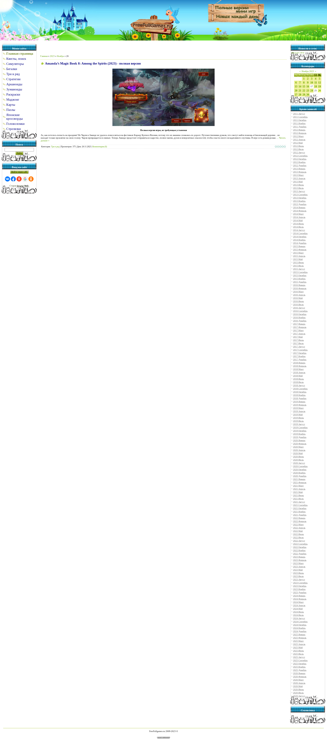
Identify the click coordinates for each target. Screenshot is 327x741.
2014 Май (298, 220)
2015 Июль (298, 265)
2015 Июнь (298, 262)
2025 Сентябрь (300, 660)
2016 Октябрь (299, 314)
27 (296, 94)
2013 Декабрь (299, 204)
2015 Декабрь (299, 282)
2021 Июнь (298, 495)
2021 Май (298, 492)
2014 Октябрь (299, 236)
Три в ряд (55, 146)
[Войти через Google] (25, 179)
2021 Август (299, 502)
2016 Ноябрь (299, 317)
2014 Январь (299, 207)
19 (319, 86)
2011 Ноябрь (299, 123)
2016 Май (298, 298)
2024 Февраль (299, 599)
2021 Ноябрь (299, 511)
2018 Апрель (299, 372)
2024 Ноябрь (299, 628)
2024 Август (299, 618)
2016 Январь (299, 285)
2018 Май (298, 375)
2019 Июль (298, 421)
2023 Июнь (298, 573)
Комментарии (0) (99, 146)
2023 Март (298, 563)
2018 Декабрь (299, 398)
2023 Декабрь (299, 592)
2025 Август (299, 657)
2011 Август (299, 113)
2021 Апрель (299, 489)
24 (311, 90)
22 (303, 90)
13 (296, 86)
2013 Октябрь (299, 197)
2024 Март (298, 602)
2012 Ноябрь (299, 162)
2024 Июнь (298, 612)
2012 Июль (298, 149)
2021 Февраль (299, 482)
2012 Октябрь (299, 159)
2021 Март (298, 485)
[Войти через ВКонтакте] (7, 179)
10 (311, 82)
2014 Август (299, 230)
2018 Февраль (299, 366)
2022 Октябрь (299, 547)
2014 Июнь (298, 223)
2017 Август (299, 346)
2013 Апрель (299, 178)
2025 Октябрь (299, 663)
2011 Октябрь (299, 120)
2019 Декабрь (299, 437)
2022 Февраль (299, 521)
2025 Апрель (299, 644)
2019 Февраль (299, 405)
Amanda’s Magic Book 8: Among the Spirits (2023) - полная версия (93, 63)
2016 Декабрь (299, 320)
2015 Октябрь (299, 275)
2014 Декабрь (299, 243)
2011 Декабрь (299, 126)
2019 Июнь (298, 417)
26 (319, 90)
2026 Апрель (299, 683)
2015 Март (298, 252)
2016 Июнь (298, 301)
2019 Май (298, 414)
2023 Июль (298, 576)
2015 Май (298, 259)
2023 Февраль (299, 560)
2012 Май (298, 142)
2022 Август (299, 540)
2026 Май (298, 686)
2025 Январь (299, 634)
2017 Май (298, 337)
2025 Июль (298, 654)
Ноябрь (60, 56)
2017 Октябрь (299, 353)
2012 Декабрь (299, 165)
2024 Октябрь (299, 625)
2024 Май (298, 608)
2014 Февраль (299, 210)
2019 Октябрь (299, 430)
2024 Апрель (299, 605)
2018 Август (299, 385)
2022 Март (298, 524)
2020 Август (299, 463)
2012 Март (298, 136)
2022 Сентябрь (300, 544)
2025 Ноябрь (299, 667)
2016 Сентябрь (300, 311)
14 (300, 86)
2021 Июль (298, 498)
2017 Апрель (299, 333)
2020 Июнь (298, 456)
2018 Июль (298, 382)
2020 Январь (299, 440)
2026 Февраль (299, 676)
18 (315, 86)
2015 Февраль (299, 249)
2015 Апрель (299, 256)
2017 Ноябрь (299, 356)
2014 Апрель (299, 217)
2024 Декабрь (299, 631)
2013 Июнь (298, 185)
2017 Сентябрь (300, 350)
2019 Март (298, 408)
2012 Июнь (298, 146)
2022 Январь (299, 518)
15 (303, 86)
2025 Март (298, 641)
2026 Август (299, 696)
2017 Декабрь (299, 359)
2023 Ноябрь (299, 589)
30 (307, 94)
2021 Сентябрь (300, 505)
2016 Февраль (299, 288)
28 (300, 94)
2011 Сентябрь (300, 117)
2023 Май (298, 570)
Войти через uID (19, 172)
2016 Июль (298, 304)
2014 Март (298, 214)
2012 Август (299, 152)
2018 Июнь (298, 379)
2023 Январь (299, 557)
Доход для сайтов (297, 53)
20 (296, 90)
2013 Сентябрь (300, 194)
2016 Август (299, 307)
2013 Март (298, 175)
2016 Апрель (299, 295)
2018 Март (298, 369)
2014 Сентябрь (300, 233)
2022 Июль (298, 537)
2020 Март (298, 447)
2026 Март (298, 680)
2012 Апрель (299, 139)
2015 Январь (299, 246)
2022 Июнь (298, 534)
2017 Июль (298, 343)
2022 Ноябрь (299, 550)
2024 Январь (299, 595)
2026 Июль (298, 692)
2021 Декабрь (299, 515)
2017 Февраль (299, 327)
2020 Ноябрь (299, 472)
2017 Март (298, 330)
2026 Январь (299, 673)
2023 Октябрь (299, 586)
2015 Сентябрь (300, 272)
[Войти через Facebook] (13, 179)
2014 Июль (298, 227)
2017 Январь (299, 324)
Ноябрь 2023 (308, 71)
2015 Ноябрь (299, 278)
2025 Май (298, 647)
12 (319, 82)
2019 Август (299, 424)
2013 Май (298, 181)
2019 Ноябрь (299, 434)
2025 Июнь (298, 650)
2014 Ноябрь (299, 240)
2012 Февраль (299, 133)
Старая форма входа (19, 185)
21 (300, 90)
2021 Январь (299, 479)
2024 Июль (298, 615)
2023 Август (299, 579)
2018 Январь (299, 362)
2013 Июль (298, 188)
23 (307, 90)
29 (303, 94)
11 (315, 82)
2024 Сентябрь (300, 621)
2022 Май (298, 531)
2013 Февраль (299, 172)
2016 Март (298, 291)
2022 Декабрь (299, 553)
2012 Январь (299, 130)
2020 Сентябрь (300, 466)
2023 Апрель (299, 566)
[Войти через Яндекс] (19, 179)
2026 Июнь (298, 689)
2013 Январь (299, 168)
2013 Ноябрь (299, 201)
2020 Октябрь (299, 469)
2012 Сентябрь (300, 155)
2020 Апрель (299, 450)
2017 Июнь (298, 340)
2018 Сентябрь (300, 388)
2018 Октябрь (299, 392)
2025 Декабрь (299, 670)
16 (307, 86)
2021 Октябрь (299, 508)
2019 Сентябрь (300, 427)
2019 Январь (299, 401)
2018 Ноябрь (299, 395)
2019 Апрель (299, 411)
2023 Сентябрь (300, 582)
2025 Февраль (299, 637)
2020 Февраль (299, 443)
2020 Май (298, 453)
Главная (44, 56)
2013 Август (299, 191)
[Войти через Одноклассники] (31, 179)
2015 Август (299, 269)
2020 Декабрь (299, 476)
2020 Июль (298, 460)
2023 (52, 56)
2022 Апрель (299, 527)
